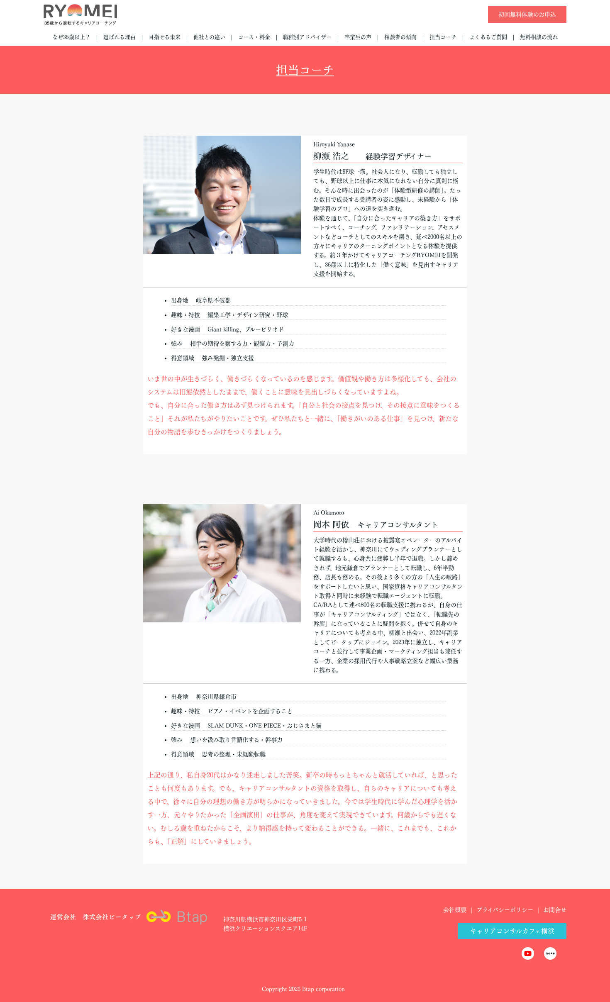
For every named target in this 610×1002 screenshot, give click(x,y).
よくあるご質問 (488, 37)
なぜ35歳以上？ (71, 37)
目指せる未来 (165, 37)
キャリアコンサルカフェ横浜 (512, 931)
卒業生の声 (357, 37)
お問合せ (554, 910)
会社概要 (454, 910)
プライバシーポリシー (504, 910)
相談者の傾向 (400, 37)
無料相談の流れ (539, 37)
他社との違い (209, 37)
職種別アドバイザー (307, 37)
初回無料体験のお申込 (527, 14)
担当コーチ (442, 37)
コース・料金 (254, 37)
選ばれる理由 (119, 37)
